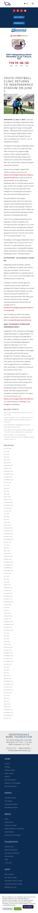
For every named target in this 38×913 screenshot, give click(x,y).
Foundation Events (11, 807)
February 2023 (8, 556)
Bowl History (9, 773)
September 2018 (8, 690)
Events (8, 793)
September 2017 (8, 715)
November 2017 (8, 712)
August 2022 (7, 573)
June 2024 (6, 516)
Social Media (9, 832)
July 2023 (6, 545)
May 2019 (6, 672)
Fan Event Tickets (11, 877)
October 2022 (8, 567)
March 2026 (7, 462)
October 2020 (8, 627)
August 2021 (7, 604)
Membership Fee (10, 887)
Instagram (7, 404)
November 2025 (8, 474)
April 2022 (7, 582)
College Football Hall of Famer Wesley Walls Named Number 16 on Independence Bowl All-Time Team (18, 420)
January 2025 (8, 499)
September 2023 (8, 539)
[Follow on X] (21, 10)
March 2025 (7, 497)
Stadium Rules (10, 770)
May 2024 (6, 519)
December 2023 (8, 531)
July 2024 (6, 513)
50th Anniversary (11, 786)
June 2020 (6, 636)
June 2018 (6, 698)
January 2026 (8, 468)
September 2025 (8, 479)
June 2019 (6, 670)
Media (8, 814)
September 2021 (8, 601)
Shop (7, 869)
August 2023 (7, 542)
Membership (19, 23)
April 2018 (7, 704)
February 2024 (8, 528)
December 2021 (8, 593)
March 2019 (7, 675)
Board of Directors (11, 850)
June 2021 (6, 607)
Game (7, 759)
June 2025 (6, 488)
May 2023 (6, 548)
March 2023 (7, 553)
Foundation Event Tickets (13, 881)
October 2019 (8, 658)
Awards (7, 776)
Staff (6, 859)
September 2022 (8, 570)
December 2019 (8, 653)
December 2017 (8, 709)
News (6, 819)
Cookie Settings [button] (7, 909)
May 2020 (6, 638)
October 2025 (8, 477)
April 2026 (7, 460)
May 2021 (6, 610)
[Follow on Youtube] (25, 10)
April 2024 (7, 522)
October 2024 (8, 508)
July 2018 (6, 695)
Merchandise (9, 874)
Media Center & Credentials (14, 828)
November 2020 (8, 624)
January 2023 (8, 559)
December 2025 (8, 471)
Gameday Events (10, 798)
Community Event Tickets (13, 884)
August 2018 (7, 692)
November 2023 (8, 533)
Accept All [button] (17, 909)
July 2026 (6, 451)
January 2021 (8, 619)
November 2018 (8, 684)
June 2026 (6, 454)
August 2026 (7, 448)
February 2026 (8, 465)
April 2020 (7, 641)
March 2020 (7, 644)
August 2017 (7, 718)
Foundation (11, 841)
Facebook (22, 401)
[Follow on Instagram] (17, 10)
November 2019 (8, 655)
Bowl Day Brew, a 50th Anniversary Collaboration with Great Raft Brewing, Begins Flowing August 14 (19, 437)
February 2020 (8, 647)
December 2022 (8, 562)
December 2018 (8, 681)
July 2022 (6, 576)
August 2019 (7, 664)
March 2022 (7, 584)
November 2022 (8, 565)
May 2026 (6, 457)
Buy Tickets (19, 17)
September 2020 (8, 630)
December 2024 (8, 502)
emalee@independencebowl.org (20, 320)
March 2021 (7, 613)
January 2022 (8, 590)
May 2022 (6, 579)
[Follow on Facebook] (14, 10)
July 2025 (6, 485)
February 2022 (8, 587)
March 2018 (7, 706)
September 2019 (8, 661)
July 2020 (6, 633)
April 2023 (7, 550)
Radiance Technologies (13, 783)
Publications (9, 822)
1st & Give (8, 863)
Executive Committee (12, 853)
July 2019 (6, 667)
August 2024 (7, 511)
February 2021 (8, 616)
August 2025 (7, 482)
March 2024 (7, 525)
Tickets (7, 764)
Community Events (11, 804)
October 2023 (8, 536)
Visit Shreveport (10, 780)
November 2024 (8, 505)
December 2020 (8, 621)
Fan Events (8, 801)
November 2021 (8, 596)
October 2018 (8, 687)
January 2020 (8, 650)
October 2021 (8, 599)
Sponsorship (9, 856)
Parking (7, 767)
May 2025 (6, 491)
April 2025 (7, 494)
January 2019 (8, 678)
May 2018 (6, 701)
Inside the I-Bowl (11, 825)
